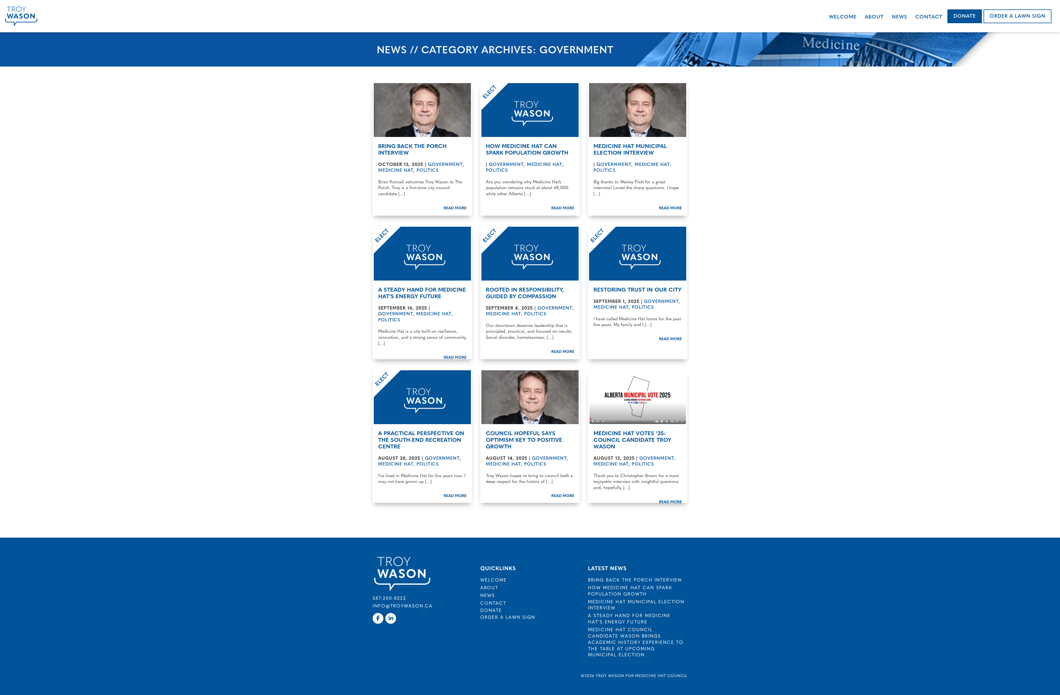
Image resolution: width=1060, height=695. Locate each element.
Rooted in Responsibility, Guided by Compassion (525, 292)
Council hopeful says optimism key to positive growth (524, 439)
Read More (455, 207)
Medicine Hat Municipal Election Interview (630, 149)
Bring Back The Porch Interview (412, 149)
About (874, 16)
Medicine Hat (395, 170)
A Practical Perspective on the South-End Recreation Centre (421, 439)
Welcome (843, 16)
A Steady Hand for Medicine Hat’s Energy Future (422, 292)
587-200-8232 (389, 598)
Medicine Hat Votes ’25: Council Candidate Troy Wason (632, 439)
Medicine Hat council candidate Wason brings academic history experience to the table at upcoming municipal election (635, 641)
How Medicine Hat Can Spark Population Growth (527, 149)
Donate (964, 15)
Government (445, 164)
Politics (428, 170)
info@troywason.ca (403, 605)
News (899, 16)
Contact (928, 16)
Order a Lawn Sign (1017, 15)
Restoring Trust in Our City (637, 289)
